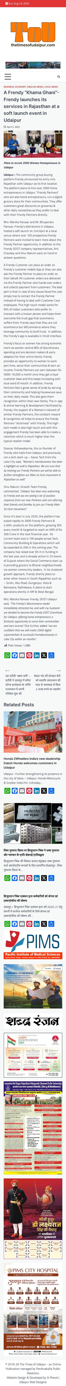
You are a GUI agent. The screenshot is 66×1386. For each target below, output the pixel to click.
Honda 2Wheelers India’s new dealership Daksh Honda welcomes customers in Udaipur (32, 763)
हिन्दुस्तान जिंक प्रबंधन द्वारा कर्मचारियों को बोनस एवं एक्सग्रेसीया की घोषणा (31, 898)
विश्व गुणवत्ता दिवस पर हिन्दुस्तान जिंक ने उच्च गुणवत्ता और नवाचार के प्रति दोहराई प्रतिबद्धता (31, 852)
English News (35, 86)
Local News (51, 86)
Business (9, 86)
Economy (20, 86)
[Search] (58, 76)
